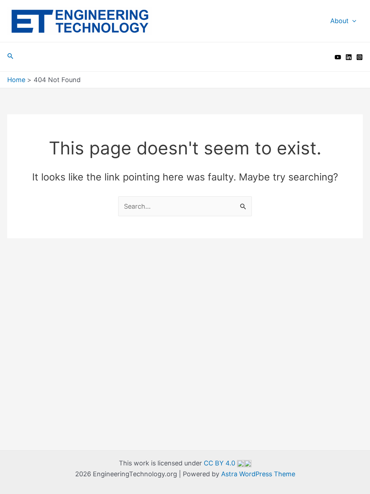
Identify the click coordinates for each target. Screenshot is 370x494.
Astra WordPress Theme (258, 474)
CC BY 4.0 (220, 463)
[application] (352, 21)
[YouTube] (338, 57)
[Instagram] (359, 57)
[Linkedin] (348, 57)
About (339, 21)
